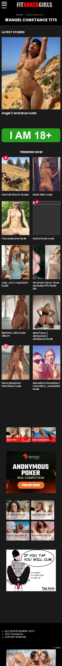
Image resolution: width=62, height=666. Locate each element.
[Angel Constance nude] (31, 73)
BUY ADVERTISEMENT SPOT (20, 631)
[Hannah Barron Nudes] (15, 174)
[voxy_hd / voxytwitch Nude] (15, 262)
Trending (36, 201)
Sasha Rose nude (43, 238)
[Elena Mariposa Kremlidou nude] (15, 362)
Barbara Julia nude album (13, 334)
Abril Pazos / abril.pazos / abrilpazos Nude (43, 336)
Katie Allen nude (42, 194)
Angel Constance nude (19, 113)
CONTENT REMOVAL (15, 637)
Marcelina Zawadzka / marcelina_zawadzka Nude (46, 386)
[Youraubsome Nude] (15, 218)
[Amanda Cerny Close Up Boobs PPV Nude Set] (47, 262)
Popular (5, 346)
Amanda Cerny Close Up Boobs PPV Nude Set (46, 285)
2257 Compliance (14, 634)
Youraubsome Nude (14, 238)
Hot (5, 157)
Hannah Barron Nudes (15, 194)
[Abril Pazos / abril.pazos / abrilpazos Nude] (47, 312)
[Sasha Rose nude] (47, 218)
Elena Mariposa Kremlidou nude (11, 384)
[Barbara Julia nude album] (15, 312)
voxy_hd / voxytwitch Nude (15, 284)
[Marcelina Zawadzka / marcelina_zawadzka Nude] (47, 362)
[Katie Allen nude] (47, 174)
